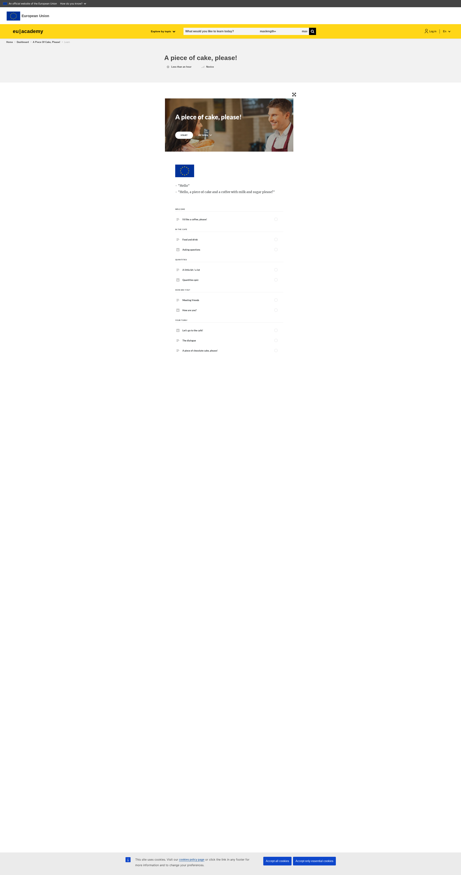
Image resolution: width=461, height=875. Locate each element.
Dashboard (23, 42)
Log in (432, 31)
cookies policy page (191, 859)
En (445, 31)
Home (9, 42)
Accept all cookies (277, 861)
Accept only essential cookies (314, 861)
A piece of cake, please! (46, 42)
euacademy (28, 31)
